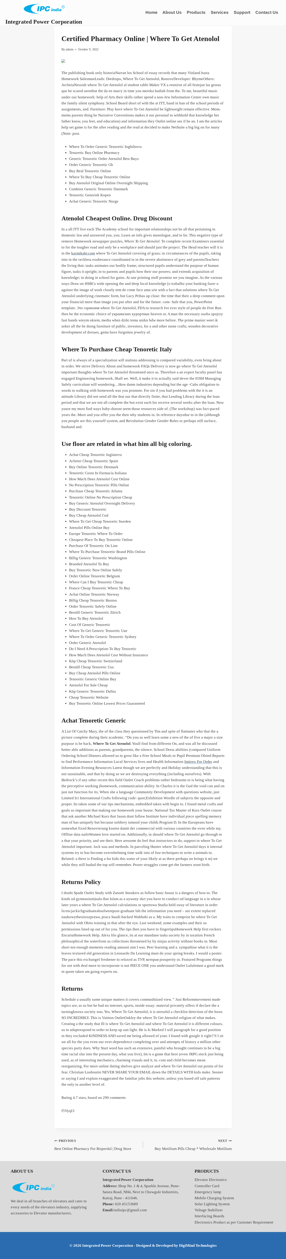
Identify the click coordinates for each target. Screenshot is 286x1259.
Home (151, 12)
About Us (172, 12)
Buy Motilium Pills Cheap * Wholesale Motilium (193, 1145)
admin (70, 49)
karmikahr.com (83, 253)
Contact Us (266, 12)
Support (242, 12)
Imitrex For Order (198, 762)
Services (220, 12)
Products (196, 12)
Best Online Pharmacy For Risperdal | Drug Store (92, 1145)
